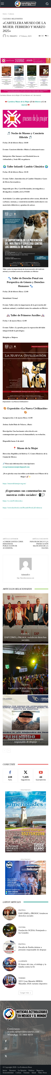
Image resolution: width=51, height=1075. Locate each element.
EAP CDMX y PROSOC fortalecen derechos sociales (25, 638)
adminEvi (13, 36)
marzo (24, 105)
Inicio (5, 14)
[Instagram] (6, 1049)
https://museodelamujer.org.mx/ (14, 483)
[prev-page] (4, 750)
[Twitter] (6, 1056)
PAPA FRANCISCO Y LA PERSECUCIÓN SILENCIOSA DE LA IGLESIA (39, 545)
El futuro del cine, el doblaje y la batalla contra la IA (32, 965)
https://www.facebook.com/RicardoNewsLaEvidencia (22, 508)
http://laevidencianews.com (25, 578)
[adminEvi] (5, 36)
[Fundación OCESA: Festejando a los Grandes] (25, 669)
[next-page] (8, 750)
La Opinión (22, 961)
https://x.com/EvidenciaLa (12, 501)
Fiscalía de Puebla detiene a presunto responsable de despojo (25, 740)
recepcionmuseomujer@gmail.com (16, 467)
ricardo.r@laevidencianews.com (23, 1031)
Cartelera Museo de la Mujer (18, 102)
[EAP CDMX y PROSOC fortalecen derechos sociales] (25, 618)
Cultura (11, 14)
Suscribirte (41, 771)
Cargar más (24, 993)
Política (25, 634)
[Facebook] (6, 1041)
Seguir (25, 771)
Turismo (21, 978)
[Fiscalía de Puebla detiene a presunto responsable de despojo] (25, 720)
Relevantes (17, 19)
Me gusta (10, 771)
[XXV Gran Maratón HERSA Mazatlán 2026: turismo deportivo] (9, 981)
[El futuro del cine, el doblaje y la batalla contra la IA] (9, 964)
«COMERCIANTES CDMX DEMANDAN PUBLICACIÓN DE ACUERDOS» (13, 545)
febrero (38, 102)
